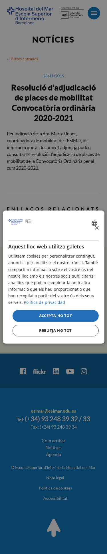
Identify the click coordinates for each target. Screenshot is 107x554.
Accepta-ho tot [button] (55, 315)
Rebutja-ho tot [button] (55, 330)
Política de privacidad (44, 302)
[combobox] (95, 223)
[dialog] (53, 277)
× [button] (96, 228)
